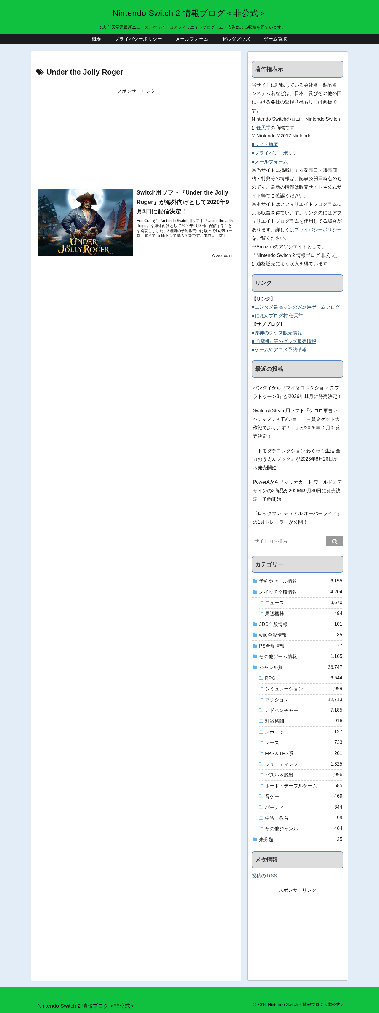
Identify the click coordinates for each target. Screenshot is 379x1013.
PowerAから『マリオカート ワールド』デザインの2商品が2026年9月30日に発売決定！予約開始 (297, 491)
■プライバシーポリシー (277, 153)
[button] (334, 541)
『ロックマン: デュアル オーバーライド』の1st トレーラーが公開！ (297, 518)
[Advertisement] (136, 137)
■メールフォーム (270, 161)
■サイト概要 (265, 144)
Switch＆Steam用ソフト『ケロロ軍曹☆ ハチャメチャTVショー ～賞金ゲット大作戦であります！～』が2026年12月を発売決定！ (296, 423)
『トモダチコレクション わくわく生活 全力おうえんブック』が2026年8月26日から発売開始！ (297, 459)
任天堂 (263, 127)
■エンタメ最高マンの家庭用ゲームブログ (296, 307)
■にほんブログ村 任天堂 (277, 315)
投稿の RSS (264, 875)
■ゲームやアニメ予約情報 (279, 349)
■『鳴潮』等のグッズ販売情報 (284, 341)
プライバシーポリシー (318, 229)
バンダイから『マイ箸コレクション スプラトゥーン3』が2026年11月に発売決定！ (297, 392)
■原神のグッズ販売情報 (277, 332)
